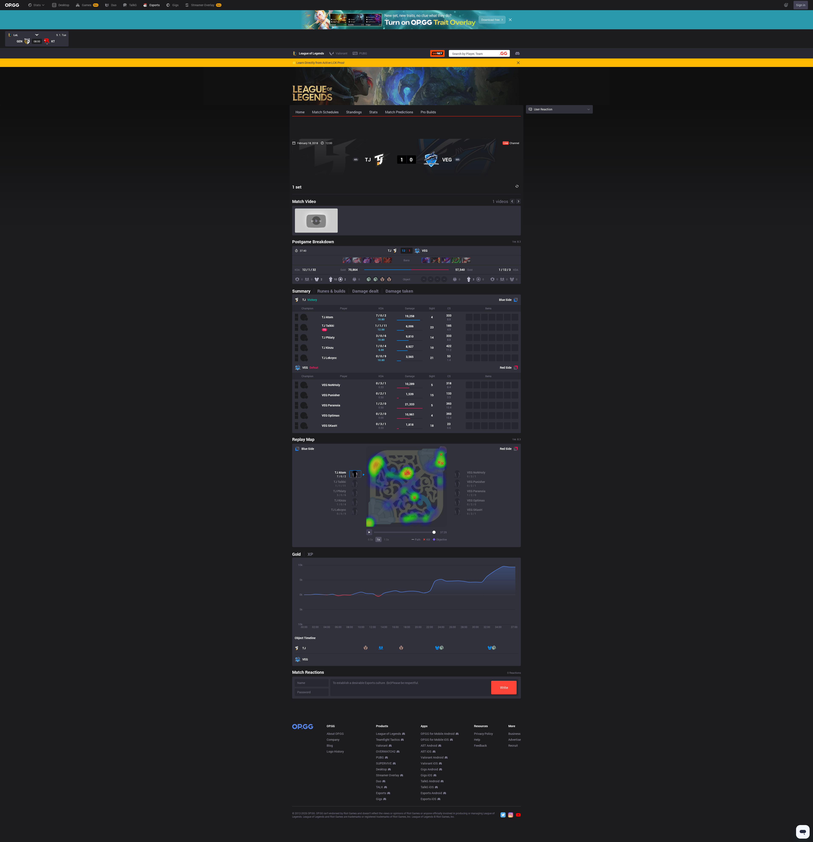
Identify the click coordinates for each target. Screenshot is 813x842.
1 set (296, 187)
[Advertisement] (406, 127)
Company (333, 740)
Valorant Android (432, 757)
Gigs (379, 799)
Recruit (513, 745)
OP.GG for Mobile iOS (435, 740)
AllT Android (429, 745)
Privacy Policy (483, 734)
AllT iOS (426, 751)
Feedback (480, 745)
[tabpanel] (406, 364)
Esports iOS (428, 799)
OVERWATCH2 (385, 751)
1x (378, 539)
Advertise (514, 740)
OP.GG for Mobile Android (438, 734)
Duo (378, 781)
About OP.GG (335, 734)
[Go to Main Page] (12, 5)
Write (504, 687)
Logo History (335, 751)
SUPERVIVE (384, 763)
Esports (381, 793)
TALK (379, 787)
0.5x (370, 539)
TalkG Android (430, 781)
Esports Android (431, 793)
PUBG (380, 757)
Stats (37, 5)
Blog (330, 745)
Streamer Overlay (387, 775)
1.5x (386, 539)
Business (514, 734)
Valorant (382, 745)
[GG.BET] (437, 53)
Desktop (381, 769)
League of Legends (388, 734)
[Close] (510, 19)
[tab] (303, 291)
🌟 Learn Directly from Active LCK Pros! (318, 62)
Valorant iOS (429, 763)
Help (477, 740)
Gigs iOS (426, 775)
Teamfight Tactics (388, 740)
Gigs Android (429, 769)
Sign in (800, 5)
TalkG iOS (427, 787)
